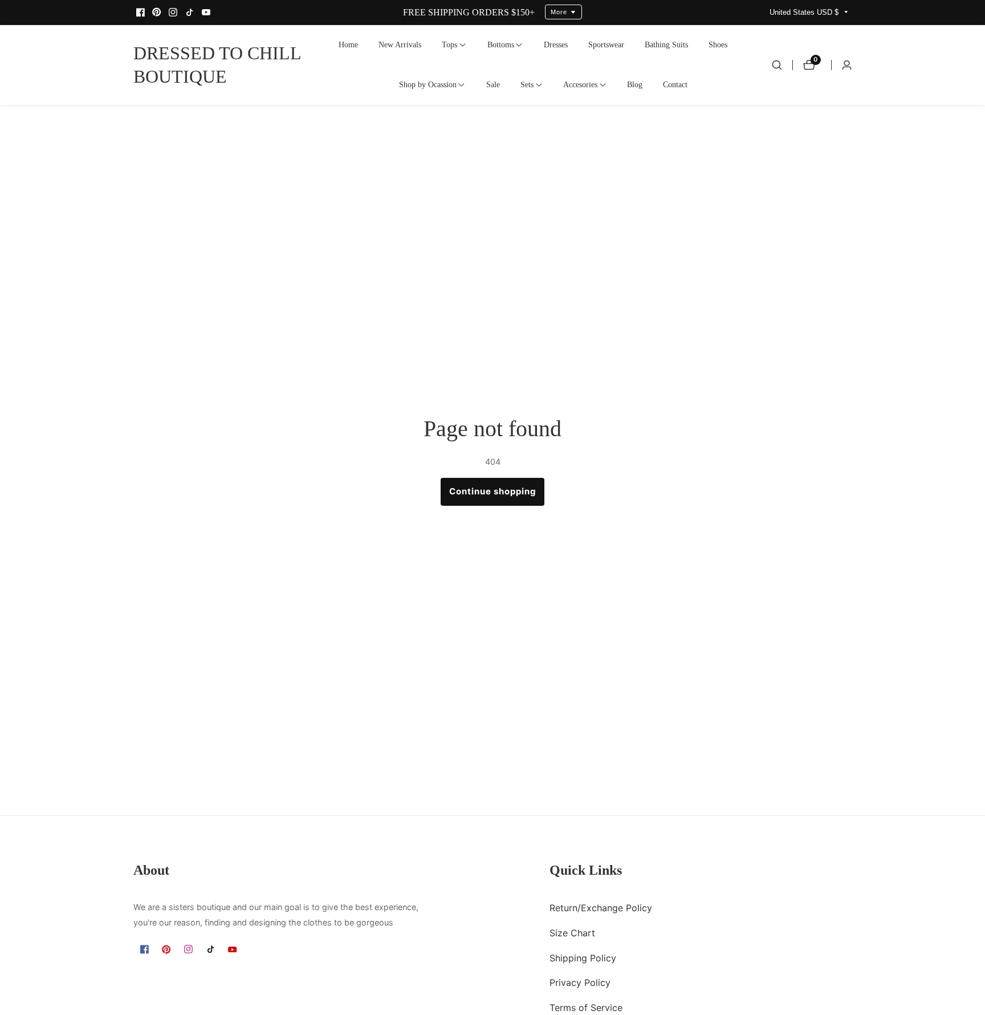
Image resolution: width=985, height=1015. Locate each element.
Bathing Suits (666, 44)
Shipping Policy (583, 958)
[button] (449, 45)
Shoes (718, 44)
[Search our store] (777, 65)
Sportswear (606, 44)
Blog (634, 84)
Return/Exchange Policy (601, 908)
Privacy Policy (580, 983)
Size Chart (572, 933)
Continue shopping (492, 491)
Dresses (556, 44)
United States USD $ (805, 12)
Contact (675, 84)
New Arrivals (399, 44)
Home (348, 44)
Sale (493, 84)
